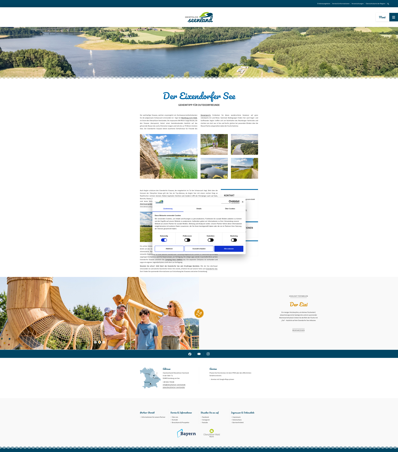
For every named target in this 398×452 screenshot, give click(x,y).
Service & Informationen (340, 3)
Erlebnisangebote (323, 3)
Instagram (206, 420)
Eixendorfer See (211, 269)
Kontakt (175, 420)
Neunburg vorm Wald (189, 118)
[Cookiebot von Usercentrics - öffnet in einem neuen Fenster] (230, 201)
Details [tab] (199, 209)
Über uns (175, 417)
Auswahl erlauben (199, 249)
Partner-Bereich (147, 412)
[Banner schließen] (242, 202)
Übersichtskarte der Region (375, 3)
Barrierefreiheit (238, 422)
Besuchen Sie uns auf (209, 412)
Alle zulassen (229, 249)
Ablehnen (169, 249)
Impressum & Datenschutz (242, 412)
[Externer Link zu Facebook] (189, 353)
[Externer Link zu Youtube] (199, 353)
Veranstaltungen (358, 3)
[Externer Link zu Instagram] (208, 354)
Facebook (205, 417)
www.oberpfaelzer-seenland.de (174, 387)
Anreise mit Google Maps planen (222, 379)
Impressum (236, 417)
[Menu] (393, 17)
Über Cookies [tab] (230, 209)
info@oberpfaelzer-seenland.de (174, 385)
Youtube (205, 422)
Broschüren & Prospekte (180, 422)
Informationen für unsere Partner (153, 417)
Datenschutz (237, 420)
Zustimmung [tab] (168, 209)
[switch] (187, 240)
